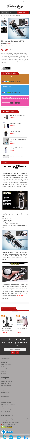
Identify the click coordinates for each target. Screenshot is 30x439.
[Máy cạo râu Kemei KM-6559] (6, 117)
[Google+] (13, 339)
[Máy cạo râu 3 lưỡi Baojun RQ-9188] (6, 141)
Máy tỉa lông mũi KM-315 (16, 123)
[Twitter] (20, 339)
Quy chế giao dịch (6, 388)
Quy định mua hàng (6, 406)
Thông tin (5, 162)
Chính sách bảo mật (6, 400)
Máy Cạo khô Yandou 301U (17, 148)
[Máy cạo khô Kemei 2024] (6, 133)
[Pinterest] (17, 339)
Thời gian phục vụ (6, 411)
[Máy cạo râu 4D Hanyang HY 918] (4, 22)
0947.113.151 (15, 92)
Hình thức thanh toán (7, 383)
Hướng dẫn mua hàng (7, 381)
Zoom (26, 36)
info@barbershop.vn (10, 424)
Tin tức (3, 366)
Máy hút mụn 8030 (22, 328)
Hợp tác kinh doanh (6, 390)
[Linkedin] (24, 339)
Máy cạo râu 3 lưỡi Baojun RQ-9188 (18, 140)
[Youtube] (9, 339)
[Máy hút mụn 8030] (22, 321)
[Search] (10, 12)
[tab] (15, 162)
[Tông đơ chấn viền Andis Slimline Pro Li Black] (7, 321)
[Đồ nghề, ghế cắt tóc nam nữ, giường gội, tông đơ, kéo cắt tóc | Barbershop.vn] (15, 6)
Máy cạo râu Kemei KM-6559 (17, 115)
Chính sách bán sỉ (6, 392)
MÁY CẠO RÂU (9, 46)
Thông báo (4, 369)
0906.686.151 (18, 422)
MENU (5, 12)
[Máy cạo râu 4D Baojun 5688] (19, 211)
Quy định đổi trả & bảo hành (8, 404)
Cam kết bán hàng (6, 364)
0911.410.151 (15, 103)
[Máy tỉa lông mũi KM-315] (6, 125)
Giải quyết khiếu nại (6, 402)
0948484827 (11, 422)
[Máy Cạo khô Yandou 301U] (6, 149)
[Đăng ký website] (7, 432)
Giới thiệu (4, 362)
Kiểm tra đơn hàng (6, 409)
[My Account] (27, 1)
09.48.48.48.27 (15, 81)
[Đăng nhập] (23, 1)
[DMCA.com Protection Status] (6, 426)
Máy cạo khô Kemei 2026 (16, 156)
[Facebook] (6, 339)
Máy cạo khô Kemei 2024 (16, 131)
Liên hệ (4, 371)
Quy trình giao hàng (6, 385)
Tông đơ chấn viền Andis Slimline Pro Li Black (7, 330)
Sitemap (4, 373)
